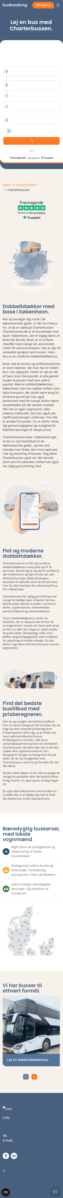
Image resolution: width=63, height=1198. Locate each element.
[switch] (7, 131)
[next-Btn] (34, 1077)
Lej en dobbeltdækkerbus (27, 1059)
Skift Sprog (43, 5)
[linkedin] (14, 1156)
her (31, 150)
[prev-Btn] (26, 1077)
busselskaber (26, 185)
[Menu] (58, 5)
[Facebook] (6, 1156)
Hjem (7, 185)
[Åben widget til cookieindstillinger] (6, 1192)
